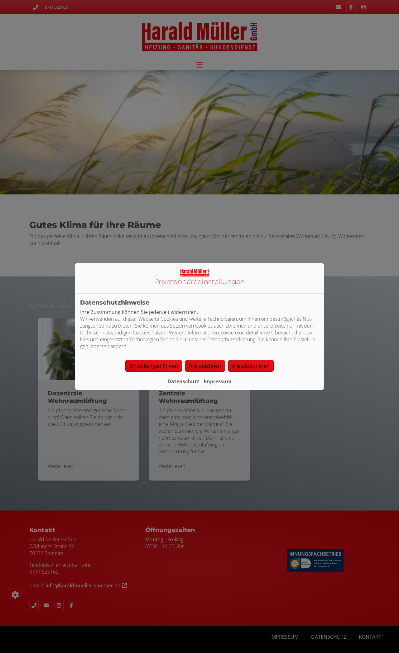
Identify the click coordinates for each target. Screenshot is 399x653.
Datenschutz (183, 381)
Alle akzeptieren (251, 365)
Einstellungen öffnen (153, 365)
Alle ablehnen (205, 365)
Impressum (218, 381)
